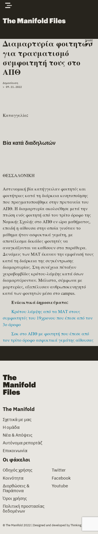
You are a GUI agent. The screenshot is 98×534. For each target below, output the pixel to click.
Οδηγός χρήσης (17, 470)
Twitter (59, 470)
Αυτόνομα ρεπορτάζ (22, 442)
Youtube (60, 485)
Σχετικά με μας (17, 419)
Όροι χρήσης (15, 498)
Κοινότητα (13, 478)
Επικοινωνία (15, 450)
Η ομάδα (11, 427)
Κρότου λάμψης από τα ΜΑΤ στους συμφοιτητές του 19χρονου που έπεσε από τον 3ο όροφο (48, 318)
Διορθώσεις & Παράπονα (16, 488)
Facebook (61, 478)
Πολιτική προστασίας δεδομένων (23, 508)
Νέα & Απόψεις (17, 435)
